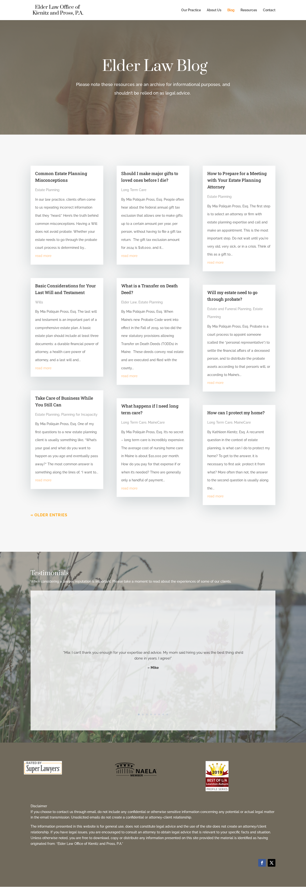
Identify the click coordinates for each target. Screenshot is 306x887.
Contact (269, 10)
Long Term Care (133, 190)
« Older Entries (49, 515)
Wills (39, 302)
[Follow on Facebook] (262, 863)
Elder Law (129, 302)
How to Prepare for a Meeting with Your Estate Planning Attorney (237, 180)
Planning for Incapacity (79, 414)
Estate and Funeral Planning (229, 309)
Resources (248, 10)
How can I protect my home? (236, 412)
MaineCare (156, 422)
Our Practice (191, 10)
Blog (231, 10)
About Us (214, 10)
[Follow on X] (271, 863)
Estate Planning (47, 190)
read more (43, 256)
